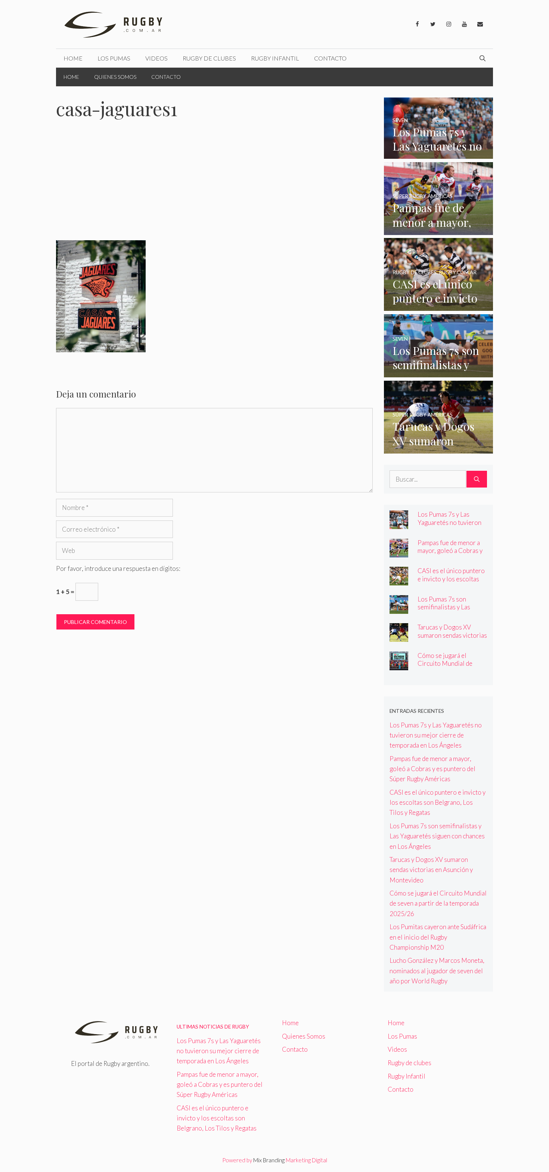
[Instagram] (448, 24)
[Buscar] (476, 479)
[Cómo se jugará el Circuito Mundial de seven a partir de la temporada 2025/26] (399, 665)
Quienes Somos (115, 77)
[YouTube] (464, 24)
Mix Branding (269, 1160)
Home (73, 58)
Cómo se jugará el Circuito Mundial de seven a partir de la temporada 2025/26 (445, 667)
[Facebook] (417, 24)
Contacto (330, 58)
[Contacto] (480, 24)
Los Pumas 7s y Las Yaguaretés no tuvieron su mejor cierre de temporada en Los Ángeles (436, 735)
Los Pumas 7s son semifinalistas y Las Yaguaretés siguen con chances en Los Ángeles (450, 611)
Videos (156, 58)
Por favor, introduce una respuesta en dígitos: (118, 568)
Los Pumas (113, 58)
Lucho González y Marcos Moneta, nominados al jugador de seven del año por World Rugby (437, 970)
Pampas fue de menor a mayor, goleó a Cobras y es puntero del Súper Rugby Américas (450, 554)
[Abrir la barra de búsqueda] (482, 58)
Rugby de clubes (209, 58)
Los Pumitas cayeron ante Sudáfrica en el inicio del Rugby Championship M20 (438, 937)
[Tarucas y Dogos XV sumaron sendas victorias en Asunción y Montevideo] (438, 448)
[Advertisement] (214, 185)
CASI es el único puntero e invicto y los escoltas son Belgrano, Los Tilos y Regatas (452, 582)
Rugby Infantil (275, 58)
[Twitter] (433, 24)
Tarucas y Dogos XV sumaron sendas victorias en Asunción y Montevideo (452, 639)
